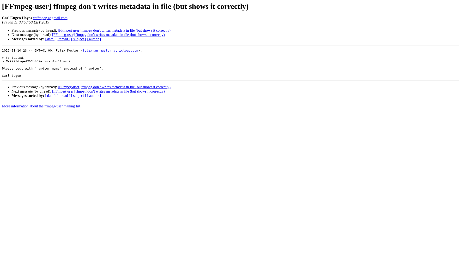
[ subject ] (78, 39)
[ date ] (50, 39)
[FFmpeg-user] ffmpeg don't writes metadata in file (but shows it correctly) (114, 30)
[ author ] (94, 39)
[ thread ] (63, 39)
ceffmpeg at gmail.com (50, 18)
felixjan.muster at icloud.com (110, 50)
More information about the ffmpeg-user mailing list (41, 106)
